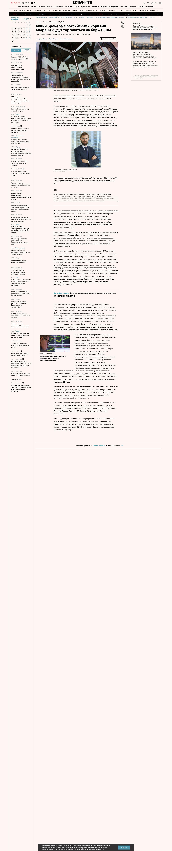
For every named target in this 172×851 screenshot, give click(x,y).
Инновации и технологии (107, 10)
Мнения (141, 7)
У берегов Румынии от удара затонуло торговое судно (20, 345)
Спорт (135, 10)
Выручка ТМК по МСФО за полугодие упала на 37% (20, 58)
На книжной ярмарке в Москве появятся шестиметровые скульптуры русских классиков (21, 152)
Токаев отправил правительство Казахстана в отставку (20, 185)
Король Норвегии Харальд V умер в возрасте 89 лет (21, 88)
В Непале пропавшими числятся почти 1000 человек (19, 163)
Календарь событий (15, 18)
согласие (72, 847)
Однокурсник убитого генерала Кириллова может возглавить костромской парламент (21, 365)
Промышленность (91, 10)
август (26, 19)
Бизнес (33, 7)
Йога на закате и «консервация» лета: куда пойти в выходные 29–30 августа (20, 230)
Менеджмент (113, 7)
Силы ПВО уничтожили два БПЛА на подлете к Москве (20, 375)
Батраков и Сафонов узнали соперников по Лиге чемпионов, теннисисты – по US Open (21, 119)
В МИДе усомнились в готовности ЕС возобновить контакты (21, 316)
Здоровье (128, 10)
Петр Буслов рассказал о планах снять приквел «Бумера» (20, 130)
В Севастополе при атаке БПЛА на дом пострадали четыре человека (20, 335)
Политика (95, 7)
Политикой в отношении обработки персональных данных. (84, 849)
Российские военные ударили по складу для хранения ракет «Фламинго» (19, 305)
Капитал (74, 10)
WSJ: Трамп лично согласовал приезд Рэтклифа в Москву (18, 272)
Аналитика (66, 10)
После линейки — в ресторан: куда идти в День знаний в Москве (20, 252)
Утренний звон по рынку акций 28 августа (20, 110)
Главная (39, 22)
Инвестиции (59, 7)
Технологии (68, 7)
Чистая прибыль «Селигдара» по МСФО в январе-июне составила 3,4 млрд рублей (20, 78)
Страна (81, 10)
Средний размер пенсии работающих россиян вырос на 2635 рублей (21, 294)
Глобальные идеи (23, 7)
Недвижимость (85, 7)
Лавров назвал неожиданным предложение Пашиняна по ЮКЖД (21, 196)
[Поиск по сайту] (148, 3)
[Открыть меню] (160, 3)
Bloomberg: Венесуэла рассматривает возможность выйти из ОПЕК (19, 242)
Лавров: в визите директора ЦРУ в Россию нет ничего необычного (20, 326)
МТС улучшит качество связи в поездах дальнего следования (20, 142)
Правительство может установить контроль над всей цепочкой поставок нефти (20, 208)
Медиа (76, 7)
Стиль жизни (124, 7)
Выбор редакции (41, 17)
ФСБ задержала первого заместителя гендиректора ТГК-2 (20, 173)
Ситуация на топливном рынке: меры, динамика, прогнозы (106, 17)
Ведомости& (57, 10)
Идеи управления (39, 10)
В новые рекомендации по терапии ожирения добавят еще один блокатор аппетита (21, 388)
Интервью (133, 7)
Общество (104, 7)
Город (49, 10)
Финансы (50, 7)
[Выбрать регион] (144, 3)
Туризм (152, 10)
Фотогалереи (150, 7)
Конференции (143, 10)
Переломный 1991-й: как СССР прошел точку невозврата (67, 17)
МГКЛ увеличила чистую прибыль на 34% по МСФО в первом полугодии (21, 219)
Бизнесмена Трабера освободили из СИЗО (18, 261)
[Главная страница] (82, 3)
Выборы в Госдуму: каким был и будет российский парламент (148, 17)
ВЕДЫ (15, 10)
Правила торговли (25, 10)
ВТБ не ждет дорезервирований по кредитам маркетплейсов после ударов (20, 100)
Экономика (41, 7)
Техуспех (120, 10)
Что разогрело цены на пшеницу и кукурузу (19, 354)
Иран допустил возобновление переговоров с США (18, 67)
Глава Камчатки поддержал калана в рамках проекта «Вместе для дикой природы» (21, 283)
